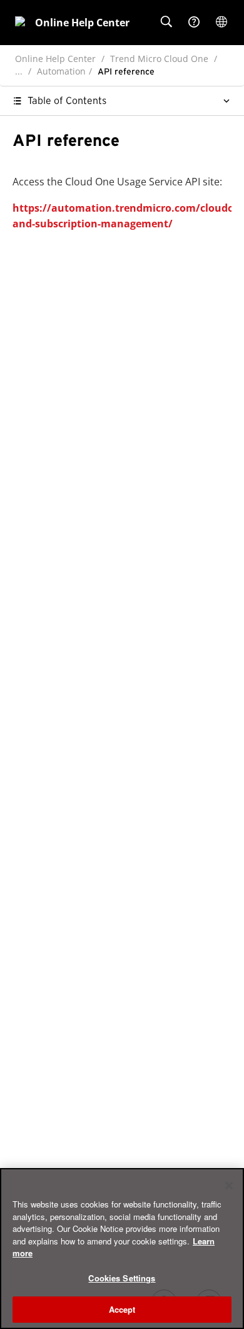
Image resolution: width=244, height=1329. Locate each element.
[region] (122, 1248)
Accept (122, 1309)
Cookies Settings (121, 1278)
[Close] (229, 1185)
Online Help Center (55, 59)
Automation (61, 71)
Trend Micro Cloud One (159, 59)
